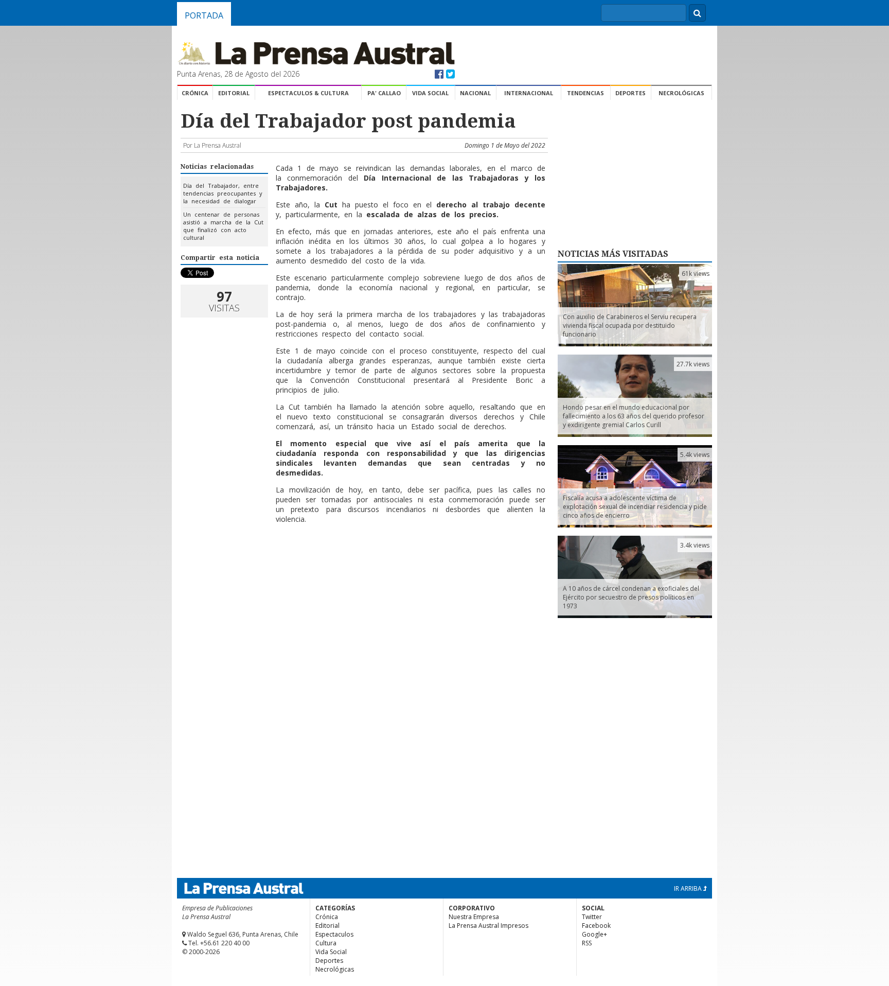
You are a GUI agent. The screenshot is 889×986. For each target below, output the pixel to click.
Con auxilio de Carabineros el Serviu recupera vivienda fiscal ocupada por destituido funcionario (630, 325)
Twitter (592, 916)
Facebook (596, 925)
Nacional (475, 93)
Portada (204, 15)
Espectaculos (334, 934)
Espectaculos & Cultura (308, 93)
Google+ (594, 934)
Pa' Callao (384, 93)
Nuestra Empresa (474, 916)
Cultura (325, 943)
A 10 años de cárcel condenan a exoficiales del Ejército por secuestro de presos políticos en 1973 (631, 597)
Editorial (234, 93)
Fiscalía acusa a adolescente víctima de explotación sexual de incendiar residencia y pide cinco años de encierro (635, 507)
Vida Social (430, 93)
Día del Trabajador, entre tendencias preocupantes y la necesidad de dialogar (222, 193)
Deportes (630, 93)
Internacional (528, 93)
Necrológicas (681, 93)
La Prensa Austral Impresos (488, 925)
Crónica (195, 93)
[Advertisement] (362, 616)
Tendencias (585, 93)
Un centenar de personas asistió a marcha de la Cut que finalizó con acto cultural (223, 225)
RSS (587, 943)
